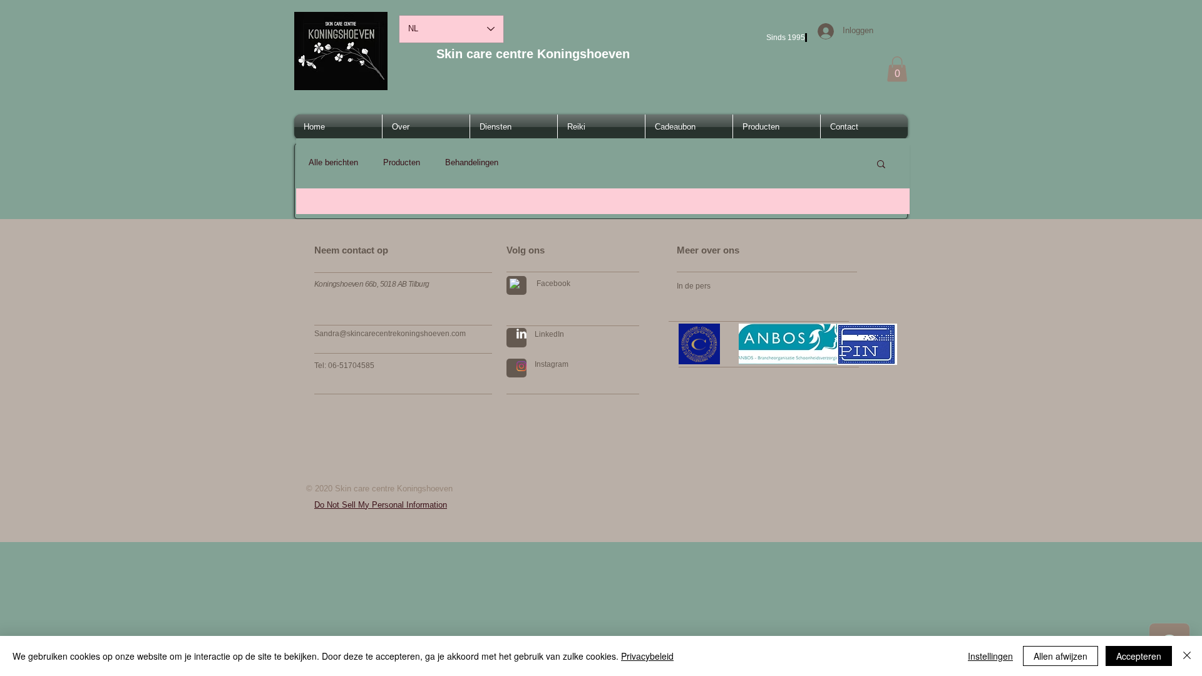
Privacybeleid (647, 656)
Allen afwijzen (1060, 656)
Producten (401, 162)
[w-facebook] (515, 284)
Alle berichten (333, 162)
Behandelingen (471, 162)
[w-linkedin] (521, 334)
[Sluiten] (1186, 656)
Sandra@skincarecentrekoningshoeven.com (390, 333)
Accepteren (1138, 656)
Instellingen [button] (990, 656)
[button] (897, 69)
